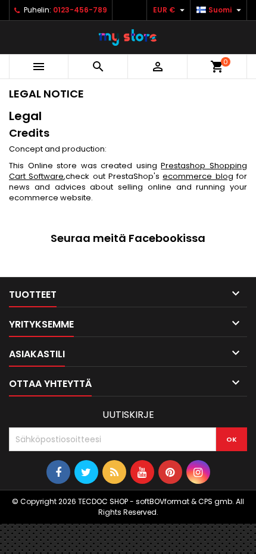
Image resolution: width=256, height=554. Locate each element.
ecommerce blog (198, 176)
